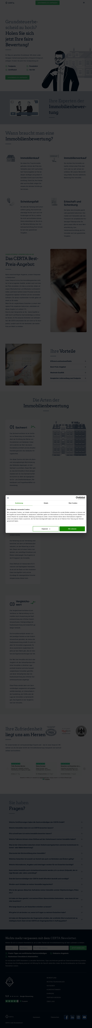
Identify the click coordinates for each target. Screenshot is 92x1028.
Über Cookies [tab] (73, 503)
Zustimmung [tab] (19, 503)
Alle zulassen (72, 528)
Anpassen (45, 528)
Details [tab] (46, 503)
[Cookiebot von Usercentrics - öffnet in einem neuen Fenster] (77, 498)
